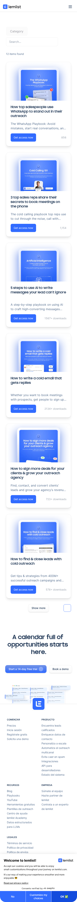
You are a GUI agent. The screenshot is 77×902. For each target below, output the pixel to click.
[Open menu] (70, 6)
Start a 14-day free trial (23, 669)
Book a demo (61, 669)
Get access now (23, 137)
